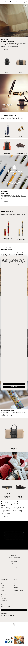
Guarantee (3, 584)
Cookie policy (3, 596)
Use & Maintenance (5, 582)
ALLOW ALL (14, 384)
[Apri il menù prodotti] (1, 1)
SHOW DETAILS (20, 379)
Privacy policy (4, 595)
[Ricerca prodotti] (3, 1)
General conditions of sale (6, 593)
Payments (16, 587)
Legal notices (3, 598)
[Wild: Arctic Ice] (14, 93)
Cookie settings (4, 600)
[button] (2, 64)
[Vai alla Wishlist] (24, 1)
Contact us (3, 587)
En (6, 1)
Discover (6, 49)
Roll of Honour (4, 585)
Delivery (15, 585)
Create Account (17, 584)
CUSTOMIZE (14, 386)
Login (15, 582)
